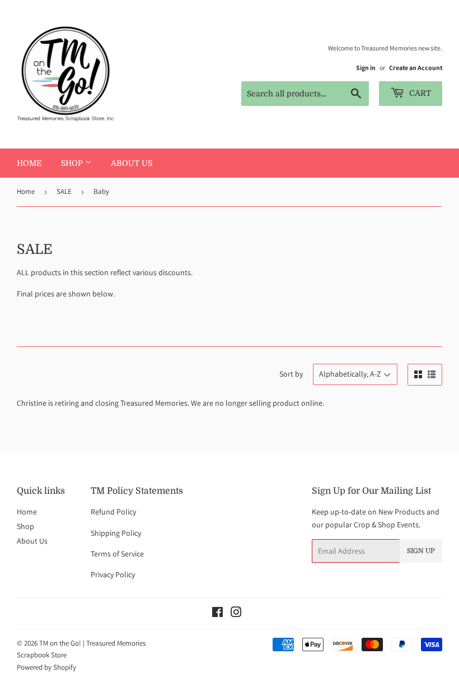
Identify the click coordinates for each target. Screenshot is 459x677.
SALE (64, 191)
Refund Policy (113, 512)
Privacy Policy (113, 574)
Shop (73, 163)
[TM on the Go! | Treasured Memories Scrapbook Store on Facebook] (217, 614)
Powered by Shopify (46, 667)
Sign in (366, 67)
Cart (419, 93)
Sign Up (421, 551)
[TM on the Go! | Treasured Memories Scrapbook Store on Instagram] (236, 614)
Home (29, 163)
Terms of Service (117, 554)
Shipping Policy (116, 533)
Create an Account (415, 67)
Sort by (291, 374)
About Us (131, 163)
